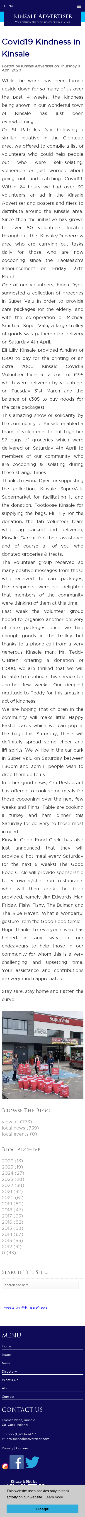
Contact (8, 1396)
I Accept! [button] (42, 1509)
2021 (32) (12, 1191)
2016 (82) (12, 1222)
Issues (6, 1354)
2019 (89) (13, 1203)
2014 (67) (12, 1234)
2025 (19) (12, 1166)
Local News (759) (20, 1127)
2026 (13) (12, 1160)
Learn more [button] (54, 1497)
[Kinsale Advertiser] (43, 1098)
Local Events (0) (19, 1134)
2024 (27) (13, 1173)
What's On (10, 1380)
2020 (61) (13, 1197)
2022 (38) (13, 1185)
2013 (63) (12, 1240)
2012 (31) (12, 1246)
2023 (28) (13, 1179)
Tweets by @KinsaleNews (25, 1307)
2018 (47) (12, 1209)
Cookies (22, 1448)
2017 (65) (12, 1215)
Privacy (7, 1448)
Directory (9, 1371)
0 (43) (9, 1252)
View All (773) (17, 1121)
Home (6, 1346)
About (7, 1388)
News (6, 1363)
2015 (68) (12, 1228)
